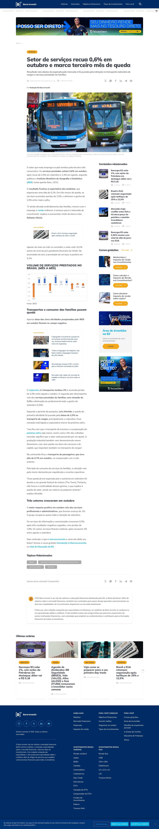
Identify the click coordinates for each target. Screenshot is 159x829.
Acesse (111, 346)
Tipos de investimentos (109, 729)
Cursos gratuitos (131, 717)
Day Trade (78, 778)
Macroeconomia (35, 567)
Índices (76, 804)
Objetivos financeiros (108, 717)
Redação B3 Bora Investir (40, 88)
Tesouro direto (105, 778)
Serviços (51, 567)
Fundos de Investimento (79, 798)
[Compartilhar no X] (105, 81)
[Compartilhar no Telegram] (126, 81)
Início (18, 43)
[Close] (155, 824)
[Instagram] (19, 724)
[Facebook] (26, 724)
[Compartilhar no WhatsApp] (110, 81)
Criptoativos (78, 773)
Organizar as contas (107, 725)
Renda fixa (103, 753)
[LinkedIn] (41, 724)
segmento (34, 390)
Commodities (79, 770)
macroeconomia (57, 539)
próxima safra (34, 433)
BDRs (75, 761)
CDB (101, 758)
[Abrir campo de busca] (140, 4)
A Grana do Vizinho (132, 732)
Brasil (32, 562)
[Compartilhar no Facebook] (116, 81)
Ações (76, 758)
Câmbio (76, 765)
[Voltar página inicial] (26, 4)
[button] (64, 4)
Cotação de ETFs (80, 790)
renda (41, 210)
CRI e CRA (103, 761)
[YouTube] (49, 724)
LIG (100, 773)
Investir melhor (105, 721)
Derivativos (78, 782)
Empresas (77, 725)
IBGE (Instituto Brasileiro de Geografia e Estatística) (60, 562)
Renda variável (80, 753)
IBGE (29, 182)
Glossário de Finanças (133, 736)
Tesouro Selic (79, 808)
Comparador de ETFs (82, 794)
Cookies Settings (101, 824)
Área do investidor (132, 721)
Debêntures (104, 765)
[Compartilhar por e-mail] (131, 81)
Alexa (126, 740)
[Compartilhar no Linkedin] (121, 81)
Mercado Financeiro (82, 721)
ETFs (75, 785)
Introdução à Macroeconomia (71, 543)
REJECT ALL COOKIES (119, 824)
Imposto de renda (81, 729)
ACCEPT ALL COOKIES (140, 824)
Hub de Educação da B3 (42, 546)
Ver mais (125, 250)
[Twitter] (34, 724)
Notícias (32, 52)
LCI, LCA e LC (104, 770)
